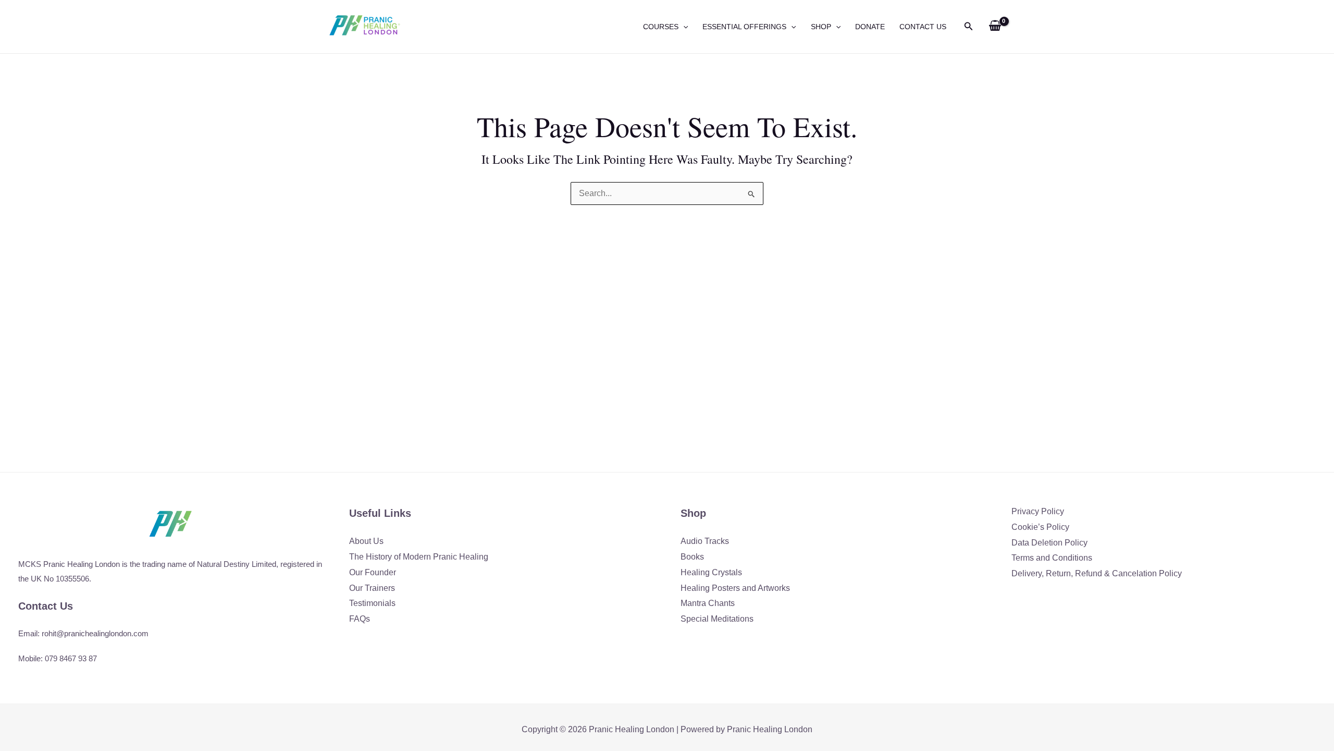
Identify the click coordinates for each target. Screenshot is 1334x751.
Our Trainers (372, 588)
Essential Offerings (744, 26)
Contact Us (922, 26)
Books (692, 556)
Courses (660, 26)
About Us (366, 541)
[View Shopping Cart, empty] (995, 26)
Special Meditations (717, 618)
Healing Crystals (711, 572)
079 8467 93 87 (71, 658)
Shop (821, 26)
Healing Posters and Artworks (735, 588)
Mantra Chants (708, 603)
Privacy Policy (1037, 511)
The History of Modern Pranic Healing (418, 556)
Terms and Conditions (1051, 557)
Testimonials (372, 603)
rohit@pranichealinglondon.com (95, 633)
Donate (870, 26)
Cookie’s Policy (1040, 527)
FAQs (359, 618)
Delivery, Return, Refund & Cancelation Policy (1096, 573)
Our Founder (372, 572)
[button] (683, 26)
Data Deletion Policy (1049, 542)
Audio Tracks (705, 541)
